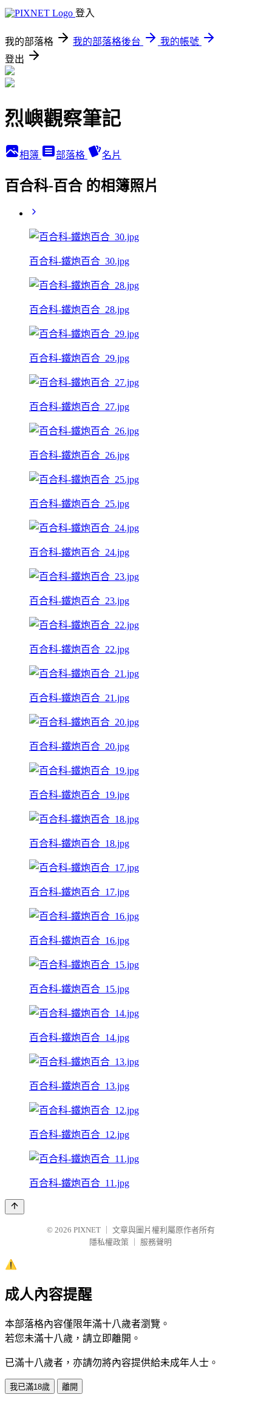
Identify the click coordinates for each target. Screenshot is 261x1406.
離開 (70, 1386)
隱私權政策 (109, 1241)
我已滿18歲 (30, 1386)
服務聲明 (156, 1241)
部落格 (71, 155)
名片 (111, 155)
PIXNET (87, 1229)
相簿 (30, 155)
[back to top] (14, 1206)
